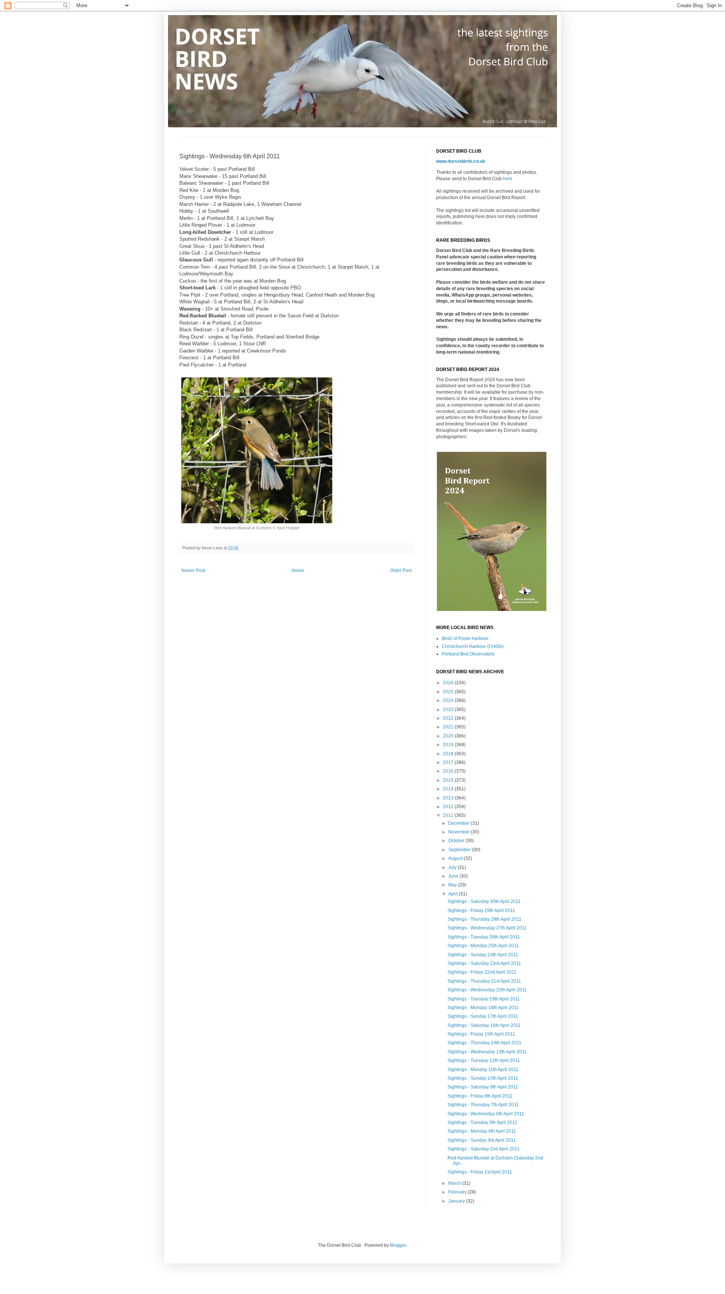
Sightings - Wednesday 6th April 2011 (485, 1113)
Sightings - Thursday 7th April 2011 (483, 1104)
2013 (449, 798)
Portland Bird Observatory (468, 654)
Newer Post (193, 570)
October (457, 840)
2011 (449, 815)
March (455, 1183)
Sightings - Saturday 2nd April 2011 (483, 1149)
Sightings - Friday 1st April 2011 (479, 1172)
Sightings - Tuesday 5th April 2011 (482, 1122)
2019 (449, 744)
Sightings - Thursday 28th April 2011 (484, 919)
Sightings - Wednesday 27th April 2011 (487, 928)
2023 (449, 709)
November (459, 832)
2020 (449, 736)
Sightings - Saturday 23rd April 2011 (484, 963)
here (507, 178)
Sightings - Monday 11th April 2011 (482, 1069)
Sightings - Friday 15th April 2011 (481, 1034)
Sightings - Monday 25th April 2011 (483, 945)
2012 (449, 806)
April (453, 894)
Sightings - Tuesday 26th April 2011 (483, 937)
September (460, 849)
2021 (449, 727)
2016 (449, 771)
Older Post (401, 570)
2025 (449, 691)
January (457, 1201)
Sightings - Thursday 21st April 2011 (484, 981)
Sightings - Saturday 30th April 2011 (484, 901)
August (456, 858)
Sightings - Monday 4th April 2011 (481, 1131)
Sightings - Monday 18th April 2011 (483, 1007)
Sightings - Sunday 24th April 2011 (482, 954)
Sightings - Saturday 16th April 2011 (484, 1025)
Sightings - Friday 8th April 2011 (479, 1096)
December (459, 823)
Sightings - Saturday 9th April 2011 (482, 1087)
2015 (449, 780)
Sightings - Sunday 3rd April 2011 (481, 1140)
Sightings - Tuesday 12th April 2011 (483, 1060)
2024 (449, 700)
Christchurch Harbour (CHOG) (473, 646)
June (454, 876)
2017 (449, 762)
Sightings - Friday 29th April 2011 (481, 910)
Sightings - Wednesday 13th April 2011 (487, 1051)
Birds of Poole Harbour (465, 638)
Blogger (398, 1245)
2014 (449, 789)
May (453, 884)
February (458, 1192)
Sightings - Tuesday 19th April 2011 (483, 999)
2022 (449, 718)
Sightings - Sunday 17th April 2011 (482, 1016)
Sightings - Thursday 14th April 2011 (484, 1042)
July (453, 867)
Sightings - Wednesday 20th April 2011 (487, 990)
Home (298, 570)
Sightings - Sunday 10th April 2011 (482, 1078)
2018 (449, 753)
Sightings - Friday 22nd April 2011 (482, 972)
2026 (449, 682)
